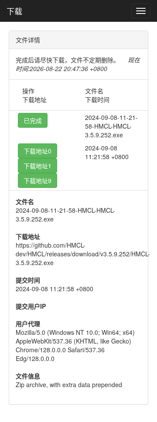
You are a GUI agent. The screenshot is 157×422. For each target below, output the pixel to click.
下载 (14, 11)
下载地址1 (37, 165)
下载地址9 (37, 180)
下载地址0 (37, 150)
